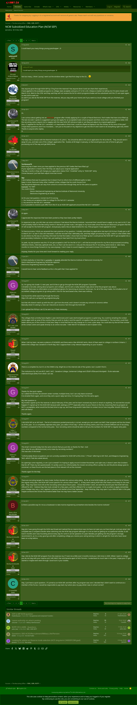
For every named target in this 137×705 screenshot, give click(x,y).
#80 (129, 579)
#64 (129, 109)
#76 (129, 477)
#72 (129, 363)
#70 (129, 314)
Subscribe (27, 7)
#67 (129, 210)
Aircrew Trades (29, 636)
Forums (18, 7)
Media (66, 7)
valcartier (15, 622)
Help (121, 688)
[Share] (126, 45)
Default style (11, 688)
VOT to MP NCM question (22, 614)
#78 (129, 525)
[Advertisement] (30, 35)
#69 (129, 281)
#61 (129, 45)
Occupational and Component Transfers (41, 616)
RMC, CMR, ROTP (32, 629)
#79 (129, 552)
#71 (129, 339)
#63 (129, 85)
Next (33, 40)
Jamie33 (14, 642)
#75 (129, 443)
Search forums (18, 10)
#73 (129, 388)
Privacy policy (113, 688)
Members (89, 7)
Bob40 (14, 636)
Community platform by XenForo (69, 692)
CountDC (123, 622)
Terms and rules (103, 688)
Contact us (92, 688)
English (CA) (22, 688)
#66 (129, 160)
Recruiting (28, 642)
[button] (52, 7)
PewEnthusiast (16, 616)
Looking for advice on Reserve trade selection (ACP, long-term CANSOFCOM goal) (46, 640)
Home (9, 7)
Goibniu (9, 30)
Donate (37, 7)
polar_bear (15, 629)
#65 (129, 136)
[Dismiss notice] (129, 15)
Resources (77, 7)
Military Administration (33, 622)
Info (57, 7)
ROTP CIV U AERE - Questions (24, 627)
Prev (9, 40)
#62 (129, 63)
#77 (129, 501)
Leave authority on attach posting (26, 620)
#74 (129, 419)
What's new (47, 7)
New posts (8, 10)
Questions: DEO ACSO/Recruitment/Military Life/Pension (36, 633)
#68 (129, 256)
